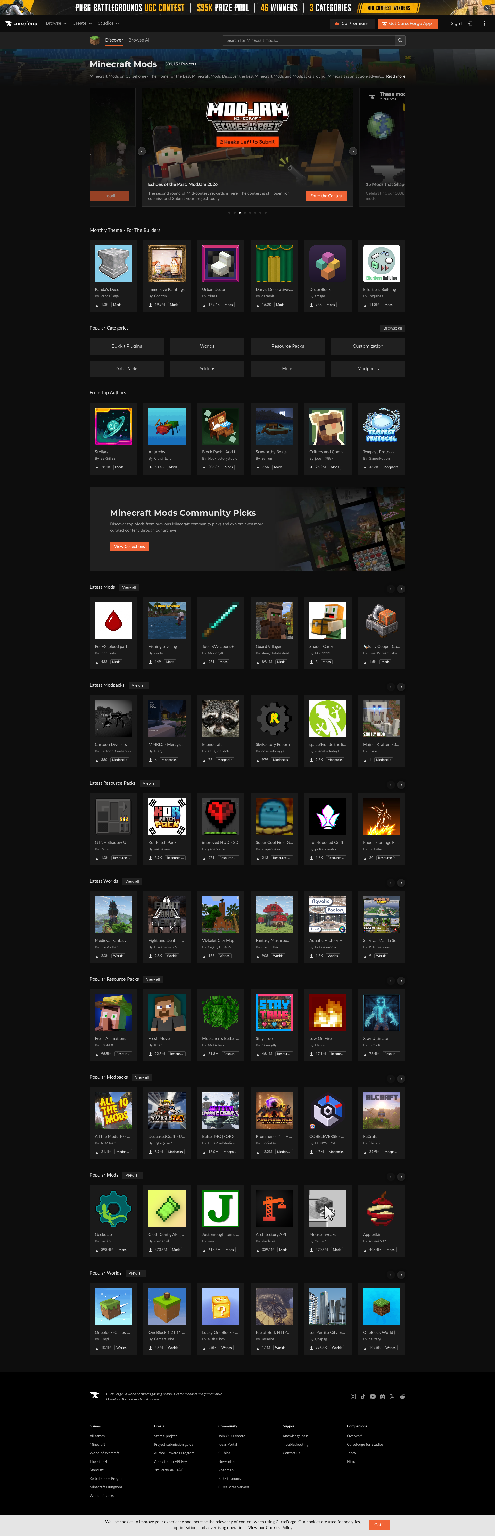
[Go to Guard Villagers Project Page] (274, 633)
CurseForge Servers (233, 1487)
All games (97, 1436)
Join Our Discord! (232, 1436)
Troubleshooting (295, 1445)
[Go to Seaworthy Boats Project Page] (274, 439)
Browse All (139, 40)
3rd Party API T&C (168, 1470)
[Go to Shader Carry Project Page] (328, 633)
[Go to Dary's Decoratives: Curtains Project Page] (274, 276)
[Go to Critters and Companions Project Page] (328, 439)
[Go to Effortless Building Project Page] (381, 276)
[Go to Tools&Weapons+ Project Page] (220, 633)
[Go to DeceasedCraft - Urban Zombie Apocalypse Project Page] (167, 1123)
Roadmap (226, 1470)
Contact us (291, 1453)
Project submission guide (173, 1445)
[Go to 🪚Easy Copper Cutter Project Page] (381, 633)
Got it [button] (379, 1525)
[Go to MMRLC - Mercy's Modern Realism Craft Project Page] (167, 731)
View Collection (313, 196)
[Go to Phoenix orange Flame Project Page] (381, 829)
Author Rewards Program (174, 1453)
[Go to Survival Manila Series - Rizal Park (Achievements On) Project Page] (381, 927)
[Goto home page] (22, 23)
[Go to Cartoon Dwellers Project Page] (113, 731)
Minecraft (97, 1445)
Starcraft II (98, 1470)
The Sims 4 (98, 1462)
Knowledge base (296, 1436)
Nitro (351, 1462)
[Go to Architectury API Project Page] (274, 1221)
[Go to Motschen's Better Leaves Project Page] (220, 1025)
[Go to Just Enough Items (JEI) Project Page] (220, 1221)
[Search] (400, 40)
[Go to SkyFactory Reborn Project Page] (274, 731)
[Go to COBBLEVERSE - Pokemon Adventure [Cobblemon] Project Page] (328, 1123)
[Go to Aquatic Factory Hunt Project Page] (328, 927)
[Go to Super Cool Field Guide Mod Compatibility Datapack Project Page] (274, 829)
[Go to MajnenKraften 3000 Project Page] (381, 731)
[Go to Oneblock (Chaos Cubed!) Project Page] (113, 1319)
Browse (53, 23)
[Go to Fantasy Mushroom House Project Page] (274, 927)
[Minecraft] (95, 40)
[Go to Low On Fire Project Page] (328, 1025)
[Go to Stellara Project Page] (113, 439)
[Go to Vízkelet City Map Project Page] (220, 927)
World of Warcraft (104, 1453)
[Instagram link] (353, 1396)
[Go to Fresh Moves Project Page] (167, 1025)
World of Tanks (102, 1496)
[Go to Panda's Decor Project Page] (113, 276)
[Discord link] (383, 1396)
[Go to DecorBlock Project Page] (328, 276)
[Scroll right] (401, 589)
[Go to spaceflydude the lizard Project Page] (328, 731)
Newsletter (227, 1462)
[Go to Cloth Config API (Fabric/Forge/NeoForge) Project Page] (167, 1221)
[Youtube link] (373, 1396)
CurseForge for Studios (365, 1445)
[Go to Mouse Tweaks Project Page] (328, 1221)
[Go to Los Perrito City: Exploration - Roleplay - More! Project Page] (328, 1319)
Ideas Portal (227, 1445)
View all (129, 587)
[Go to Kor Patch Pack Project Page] (167, 829)
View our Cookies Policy (270, 1528)
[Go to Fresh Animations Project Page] (113, 1025)
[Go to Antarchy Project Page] (167, 439)
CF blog (224, 1453)
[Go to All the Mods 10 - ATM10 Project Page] (113, 1123)
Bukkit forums (229, 1479)
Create (80, 23)
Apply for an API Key (170, 1462)
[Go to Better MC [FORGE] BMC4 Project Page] (220, 1123)
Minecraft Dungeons (106, 1487)
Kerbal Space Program (107, 1479)
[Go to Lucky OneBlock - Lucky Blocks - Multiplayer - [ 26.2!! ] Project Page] (220, 1319)
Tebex (351, 1453)
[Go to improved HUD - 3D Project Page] (220, 829)
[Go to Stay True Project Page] (274, 1025)
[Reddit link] (402, 1396)
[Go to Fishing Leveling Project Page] (167, 633)
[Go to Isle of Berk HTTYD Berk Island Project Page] (274, 1319)
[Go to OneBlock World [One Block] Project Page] (381, 1319)
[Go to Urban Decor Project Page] (220, 276)
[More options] (485, 24)
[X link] (392, 1396)
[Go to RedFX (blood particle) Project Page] (113, 633)
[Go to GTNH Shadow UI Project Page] (113, 829)
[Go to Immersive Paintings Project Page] (167, 276)
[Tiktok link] (363, 1396)
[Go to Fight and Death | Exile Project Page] (167, 927)
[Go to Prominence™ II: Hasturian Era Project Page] (274, 1123)
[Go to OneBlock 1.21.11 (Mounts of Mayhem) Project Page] (167, 1319)
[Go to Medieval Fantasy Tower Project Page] (113, 927)
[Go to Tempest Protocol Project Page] (381, 439)
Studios (106, 23)
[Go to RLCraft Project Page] (381, 1123)
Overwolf (354, 1436)
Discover (114, 40)
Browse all (392, 328)
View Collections (129, 547)
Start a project (165, 1436)
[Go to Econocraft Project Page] (220, 731)
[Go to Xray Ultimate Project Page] (381, 1025)
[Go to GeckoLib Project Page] (113, 1221)
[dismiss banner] (487, 8)
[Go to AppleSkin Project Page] (381, 1221)
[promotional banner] (247, 7)
